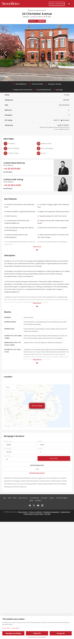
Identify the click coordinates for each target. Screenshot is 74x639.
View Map (59, 90)
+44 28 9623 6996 (12, 185)
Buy (4, 498)
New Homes (23, 498)
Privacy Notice (22, 512)
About (52, 498)
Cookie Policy (65, 512)
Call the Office (13, 153)
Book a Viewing (13, 148)
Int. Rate (39, 448)
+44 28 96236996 (11, 168)
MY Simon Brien (61, 498)
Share (43, 153)
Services (44, 498)
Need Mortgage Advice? (37, 473)
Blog (31, 500)
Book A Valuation (56, 4)
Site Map (47, 514)
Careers (38, 500)
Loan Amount (8, 448)
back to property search (37, 10)
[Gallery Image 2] (37, 52)
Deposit (39, 441)
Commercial (34, 498)
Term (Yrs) (7, 456)
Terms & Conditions (35, 512)
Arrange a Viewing (54, 84)
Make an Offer (46, 143)
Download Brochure (44, 90)
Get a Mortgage (47, 148)
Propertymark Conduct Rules (33, 514)
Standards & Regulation (51, 512)
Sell (9, 498)
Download (65, 120)
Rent (14, 498)
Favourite (11, 143)
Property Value (8, 441)
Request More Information (22, 90)
